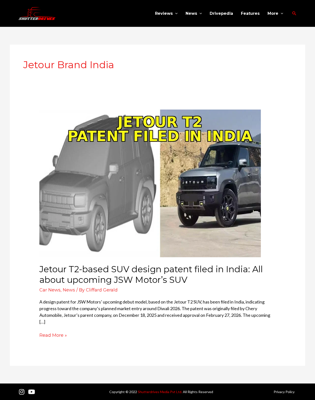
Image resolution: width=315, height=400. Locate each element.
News (191, 13)
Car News (50, 290)
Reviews (164, 13)
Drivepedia (221, 13)
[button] (175, 13)
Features (250, 13)
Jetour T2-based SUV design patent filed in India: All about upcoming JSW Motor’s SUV (151, 274)
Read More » (53, 335)
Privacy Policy (284, 392)
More (273, 13)
